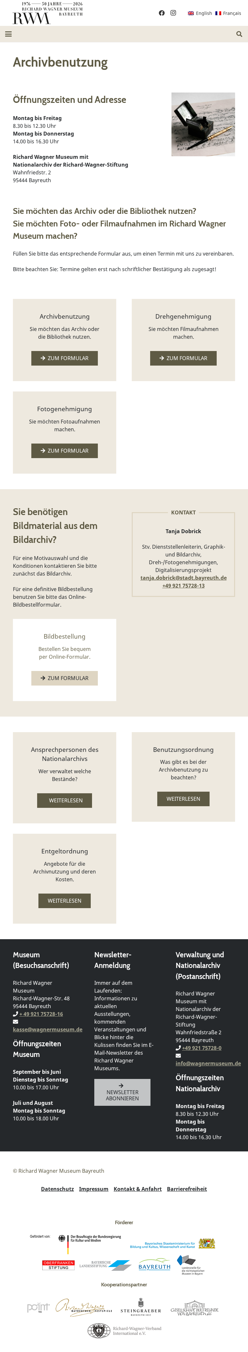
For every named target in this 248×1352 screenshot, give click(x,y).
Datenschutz (57, 1189)
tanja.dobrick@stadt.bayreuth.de (183, 577)
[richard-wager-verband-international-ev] (124, 1330)
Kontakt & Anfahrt (138, 1189)
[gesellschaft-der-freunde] (194, 1307)
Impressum (93, 1189)
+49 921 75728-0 (202, 1047)
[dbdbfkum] (77, 1244)
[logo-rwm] (47, 13)
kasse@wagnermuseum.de (47, 1029)
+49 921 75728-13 (183, 585)
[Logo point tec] (38, 1308)
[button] (8, 34)
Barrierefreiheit (187, 1189)
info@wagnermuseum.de (208, 1063)
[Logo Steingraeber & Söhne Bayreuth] (141, 1307)
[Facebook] (162, 13)
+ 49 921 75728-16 (41, 1013)
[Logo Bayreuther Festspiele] (84, 1307)
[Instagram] (173, 13)
